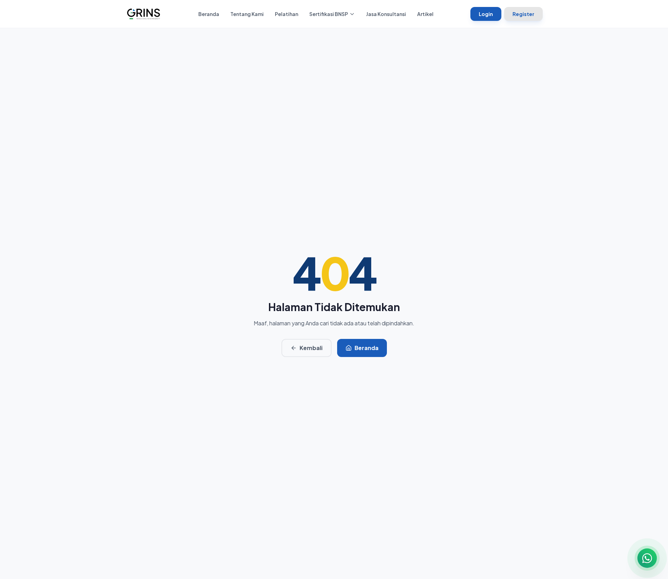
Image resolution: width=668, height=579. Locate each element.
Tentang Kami (247, 14)
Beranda (208, 14)
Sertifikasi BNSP (328, 14)
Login (486, 14)
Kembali (311, 347)
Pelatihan (286, 14)
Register (523, 14)
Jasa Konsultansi (386, 14)
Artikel (425, 14)
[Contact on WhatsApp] (647, 558)
